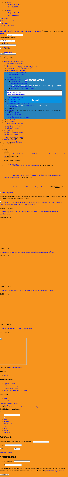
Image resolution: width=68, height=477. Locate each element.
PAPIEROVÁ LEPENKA (14, 106)
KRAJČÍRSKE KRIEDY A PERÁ (16, 73)
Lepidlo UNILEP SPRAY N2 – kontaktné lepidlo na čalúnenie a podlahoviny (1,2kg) (27, 252)
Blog (5, 56)
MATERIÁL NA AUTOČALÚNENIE (31, 31)
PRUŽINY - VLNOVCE (14, 115)
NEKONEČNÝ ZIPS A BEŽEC (16, 95)
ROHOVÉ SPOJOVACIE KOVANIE (18, 117)
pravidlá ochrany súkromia (54, 471)
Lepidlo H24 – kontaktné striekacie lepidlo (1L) (16, 329)
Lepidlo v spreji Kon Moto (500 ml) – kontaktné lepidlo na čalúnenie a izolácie (26, 290)
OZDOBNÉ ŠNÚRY (13, 102)
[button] (2, 34)
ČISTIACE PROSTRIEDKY (19, 84)
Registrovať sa (4, 474)
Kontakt (6, 430)
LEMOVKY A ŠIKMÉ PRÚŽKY (16, 75)
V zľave (6, 49)
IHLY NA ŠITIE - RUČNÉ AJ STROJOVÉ (19, 68)
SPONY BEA (11, 119)
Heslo (2, 445)
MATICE (9, 90)
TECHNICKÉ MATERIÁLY (15, 124)
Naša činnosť (8, 52)
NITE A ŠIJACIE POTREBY (15, 97)
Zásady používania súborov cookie (15, 390)
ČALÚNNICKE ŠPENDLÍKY (15, 64)
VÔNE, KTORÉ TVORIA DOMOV (14, 137)
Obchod (6, 47)
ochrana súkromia (29, 105)
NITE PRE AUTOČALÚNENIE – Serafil (22, 88)
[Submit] (0, 56)
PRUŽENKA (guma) (13, 113)
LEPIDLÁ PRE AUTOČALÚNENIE (21, 86)
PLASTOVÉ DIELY (12, 108)
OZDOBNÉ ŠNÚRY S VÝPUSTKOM (18, 104)
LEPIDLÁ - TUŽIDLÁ (13, 77)
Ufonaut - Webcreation (12, 407)
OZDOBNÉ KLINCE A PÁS (15, 99)
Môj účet (6, 375)
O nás (5, 428)
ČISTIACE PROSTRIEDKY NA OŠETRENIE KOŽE (22, 66)
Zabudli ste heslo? (6, 453)
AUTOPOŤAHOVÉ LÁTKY (19, 82)
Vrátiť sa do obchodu (14, 142)
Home (5, 419)
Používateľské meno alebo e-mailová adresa (16, 442)
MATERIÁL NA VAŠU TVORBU (9, 31)
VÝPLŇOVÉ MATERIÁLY (14, 126)
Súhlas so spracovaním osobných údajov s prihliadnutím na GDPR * (34, 111)
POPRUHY (10, 110)
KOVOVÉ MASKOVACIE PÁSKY (17, 70)
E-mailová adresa (6, 461)
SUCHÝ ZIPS (11, 122)
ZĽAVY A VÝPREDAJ (10, 139)
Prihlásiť (17, 449)
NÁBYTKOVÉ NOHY (13, 93)
